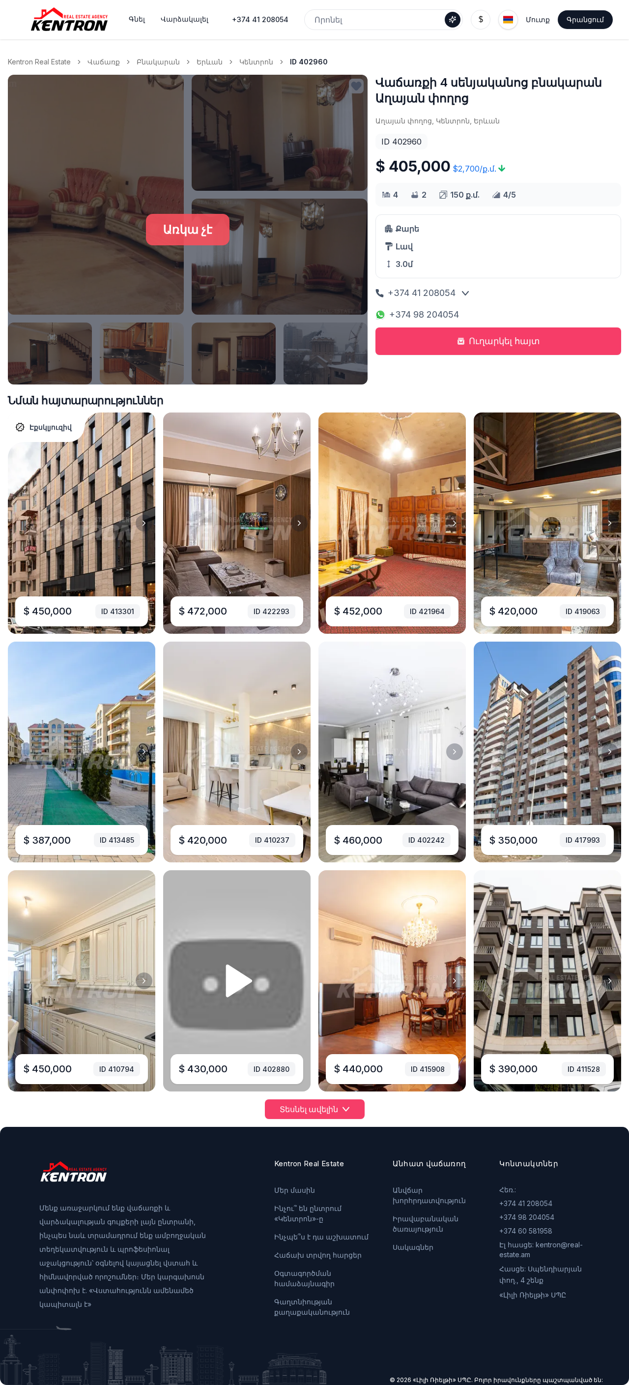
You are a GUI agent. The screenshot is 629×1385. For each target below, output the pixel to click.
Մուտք (538, 19)
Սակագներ (413, 1247)
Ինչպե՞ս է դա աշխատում (321, 1237)
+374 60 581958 (525, 1231)
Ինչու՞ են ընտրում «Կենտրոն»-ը (308, 1213)
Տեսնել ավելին (309, 1109)
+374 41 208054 (260, 19)
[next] (144, 523)
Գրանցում (585, 19)
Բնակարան (158, 62)
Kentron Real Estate (39, 62)
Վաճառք (103, 62)
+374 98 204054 (424, 314)
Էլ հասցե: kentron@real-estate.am (541, 1249)
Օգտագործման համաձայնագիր (304, 1278)
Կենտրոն (256, 62)
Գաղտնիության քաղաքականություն (312, 1306)
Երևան (210, 62)
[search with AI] (452, 20)
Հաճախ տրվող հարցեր (318, 1255)
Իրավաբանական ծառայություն (425, 1223)
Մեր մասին (294, 1190)
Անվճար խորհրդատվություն (429, 1195)
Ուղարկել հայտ (504, 341)
